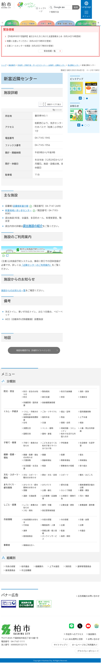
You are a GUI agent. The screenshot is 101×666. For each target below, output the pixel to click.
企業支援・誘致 (67, 505)
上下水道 (83, 417)
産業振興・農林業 (87, 505)
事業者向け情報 (67, 466)
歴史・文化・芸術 (49, 475)
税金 (63, 417)
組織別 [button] (11, 557)
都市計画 (64, 485)
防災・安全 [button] (9, 391)
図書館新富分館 (22, 206)
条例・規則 (65, 536)
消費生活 (27, 428)
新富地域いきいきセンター (20, 210)
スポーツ (64, 475)
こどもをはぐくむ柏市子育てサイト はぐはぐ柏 (50, 445)
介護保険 (27, 460)
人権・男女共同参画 (87, 429)
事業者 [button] (7, 545)
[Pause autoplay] (80, 98)
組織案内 (39, 566)
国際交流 (27, 434)
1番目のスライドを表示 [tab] (84, 98)
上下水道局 (54, 566)
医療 (63, 455)
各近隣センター (74, 65)
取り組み (83, 466)
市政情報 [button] (8, 519)
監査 (63, 531)
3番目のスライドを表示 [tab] (88, 125)
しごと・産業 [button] (10, 505)
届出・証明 (65, 412)
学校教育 (64, 443)
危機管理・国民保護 (30, 404)
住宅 (25, 423)
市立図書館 (26, 570)
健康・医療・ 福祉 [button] (10, 456)
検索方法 (55, 12)
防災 (25, 397)
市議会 (82, 531)
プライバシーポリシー (87, 651)
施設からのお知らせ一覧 (13, 290)
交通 (44, 423)
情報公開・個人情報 (49, 532)
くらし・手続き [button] (11, 411)
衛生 (81, 455)
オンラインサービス (49, 537)
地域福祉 (83, 460)
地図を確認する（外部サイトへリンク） (34, 350)
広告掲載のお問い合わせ (89, 596)
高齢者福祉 (46, 460)
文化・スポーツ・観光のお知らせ (30, 476)
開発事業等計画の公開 (87, 486)
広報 (63, 525)
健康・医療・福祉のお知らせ (30, 456)
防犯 (63, 397)
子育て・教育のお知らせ (30, 444)
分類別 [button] (11, 381)
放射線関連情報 (48, 402)
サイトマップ (60, 645)
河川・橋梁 (84, 496)
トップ (3, 65)
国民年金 (46, 417)
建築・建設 (84, 490)
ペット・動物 (47, 428)
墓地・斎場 (46, 434)
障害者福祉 (65, 460)
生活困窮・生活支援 (30, 467)
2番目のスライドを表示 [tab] (87, 98)
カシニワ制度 (66, 490)
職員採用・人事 (48, 525)
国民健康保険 (85, 412)
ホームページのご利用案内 (83, 645)
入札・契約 (28, 510)
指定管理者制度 (48, 510)
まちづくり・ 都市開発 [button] (10, 486)
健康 (44, 455)
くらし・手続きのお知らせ (30, 413)
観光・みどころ (86, 475)
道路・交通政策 (29, 496)
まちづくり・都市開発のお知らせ (30, 486)
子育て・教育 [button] (10, 443)
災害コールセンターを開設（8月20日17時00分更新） (31, 46)
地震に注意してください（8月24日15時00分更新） (29, 41)
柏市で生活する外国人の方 (68, 435)
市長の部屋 (46, 519)
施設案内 (11, 65)
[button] (86, 14)
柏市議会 (25, 566)
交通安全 (83, 397)
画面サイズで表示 (54, 104)
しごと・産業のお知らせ (30, 506)
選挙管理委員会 (84, 566)
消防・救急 (84, 391)
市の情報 (64, 519)
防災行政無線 (66, 391)
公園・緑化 (46, 490)
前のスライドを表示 (2, 23)
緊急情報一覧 (50, 51)
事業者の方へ (28, 545)
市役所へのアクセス (74, 634)
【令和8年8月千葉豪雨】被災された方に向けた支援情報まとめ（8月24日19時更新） (44, 36)
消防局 (68, 566)
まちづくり (46, 485)
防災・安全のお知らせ (30, 393)
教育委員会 (28, 536)
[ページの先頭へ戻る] (94, 617)
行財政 (26, 525)
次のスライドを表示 (98, 23)
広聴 (81, 525)
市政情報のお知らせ (30, 521)
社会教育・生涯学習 (87, 444)
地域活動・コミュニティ (68, 429)
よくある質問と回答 (74, 639)
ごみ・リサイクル (49, 412)
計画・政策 (84, 519)
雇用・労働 (46, 505)
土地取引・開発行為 (68, 497)
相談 (81, 423)
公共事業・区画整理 (49, 497)
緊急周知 (46, 391)
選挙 (25, 531)
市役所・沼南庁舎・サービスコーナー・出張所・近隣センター (41, 65)
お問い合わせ (94, 639)
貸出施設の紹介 (33, 225)
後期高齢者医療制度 (30, 418)
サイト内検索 (51, 7)
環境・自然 (65, 423)
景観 (25, 490)
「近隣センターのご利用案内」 (36, 265)
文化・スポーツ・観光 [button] (12, 476)
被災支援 (46, 397)
